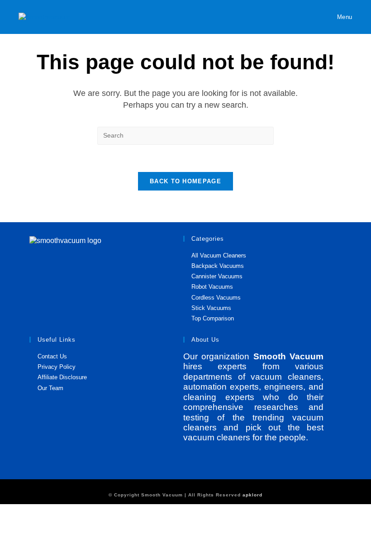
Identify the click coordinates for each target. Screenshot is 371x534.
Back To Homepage (185, 181)
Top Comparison (212, 318)
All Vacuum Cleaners (218, 255)
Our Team (50, 388)
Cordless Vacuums (216, 297)
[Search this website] (185, 134)
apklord (252, 494)
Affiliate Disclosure (62, 377)
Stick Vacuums (211, 308)
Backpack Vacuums (217, 265)
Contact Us (52, 356)
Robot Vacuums (212, 286)
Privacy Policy (57, 366)
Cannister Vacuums (217, 276)
